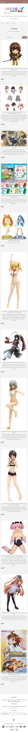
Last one (7, 23)
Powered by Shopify (19, 723)
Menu (4, 1)
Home (2, 23)
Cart (26, 1)
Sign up (15, 18)
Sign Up (24, 713)
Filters (24, 37)
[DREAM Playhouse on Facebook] (13, 720)
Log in (12, 18)
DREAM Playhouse (10, 723)
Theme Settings (20, 699)
